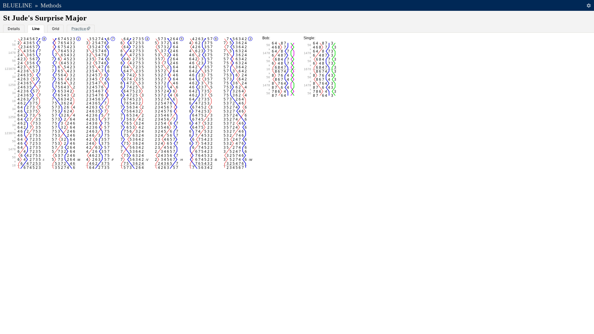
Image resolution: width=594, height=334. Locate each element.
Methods (51, 5)
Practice (78, 28)
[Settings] (588, 5)
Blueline (17, 5)
